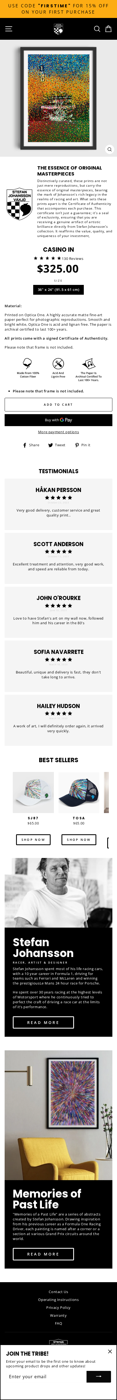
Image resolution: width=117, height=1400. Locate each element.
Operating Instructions (58, 1299)
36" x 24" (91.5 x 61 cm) (58, 289)
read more (43, 1022)
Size (58, 280)
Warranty (58, 1315)
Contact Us (58, 1291)
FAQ (58, 1323)
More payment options (58, 432)
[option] (58, 9)
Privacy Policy (58, 1307)
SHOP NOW (33, 840)
